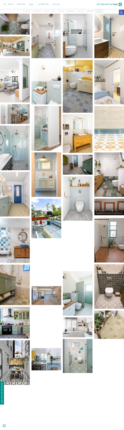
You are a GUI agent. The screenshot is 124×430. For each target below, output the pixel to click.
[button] (121, 12)
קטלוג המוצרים (44, 4)
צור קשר (10, 4)
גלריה (31, 4)
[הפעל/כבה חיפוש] (5, 4)
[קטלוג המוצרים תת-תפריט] (37, 4)
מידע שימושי (21, 4)
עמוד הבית (56, 4)
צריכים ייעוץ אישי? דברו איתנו (2, 393)
